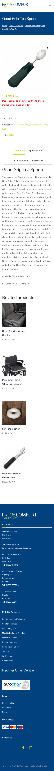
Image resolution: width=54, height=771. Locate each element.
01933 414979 (12, 565)
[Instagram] (30, 747)
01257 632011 (12, 602)
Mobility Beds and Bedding (13, 633)
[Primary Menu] (49, 5)
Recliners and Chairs (10, 647)
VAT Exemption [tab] (20, 160)
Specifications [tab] (36, 150)
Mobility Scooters (9, 637)
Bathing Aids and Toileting (13, 619)
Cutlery (10, 134)
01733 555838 (12, 585)
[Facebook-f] (23, 747)
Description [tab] (19, 150)
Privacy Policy (8, 703)
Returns (5, 712)
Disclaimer (6, 707)
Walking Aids (7, 656)
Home (4, 25)
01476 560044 (12, 544)
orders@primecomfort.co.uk (19, 548)
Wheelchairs (7, 660)
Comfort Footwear (9, 624)
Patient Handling (9, 642)
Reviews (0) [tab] (37, 160)
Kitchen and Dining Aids (35, 25)
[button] (47, 48)
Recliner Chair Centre (18, 670)
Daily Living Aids (16, 25)
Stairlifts (5, 651)
